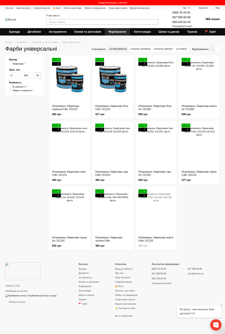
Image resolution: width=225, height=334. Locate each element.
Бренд (13, 59)
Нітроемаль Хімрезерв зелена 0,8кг (108, 239)
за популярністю (118, 48)
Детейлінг (34, 31)
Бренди (14, 31)
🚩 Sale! (210, 31)
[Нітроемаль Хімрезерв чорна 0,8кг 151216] (199, 146)
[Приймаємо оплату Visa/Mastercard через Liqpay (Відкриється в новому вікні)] (31, 295)
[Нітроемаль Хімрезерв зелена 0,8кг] (113, 211)
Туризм (192, 31)
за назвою (181, 48)
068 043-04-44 (181, 22)
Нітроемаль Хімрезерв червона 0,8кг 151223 (65, 107)
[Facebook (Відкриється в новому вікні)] (173, 8)
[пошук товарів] (155, 22)
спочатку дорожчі (163, 48)
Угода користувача (118, 8)
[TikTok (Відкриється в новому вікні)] (168, 8)
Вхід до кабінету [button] (124, 269)
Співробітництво (41, 8)
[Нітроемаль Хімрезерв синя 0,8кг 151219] (70, 146)
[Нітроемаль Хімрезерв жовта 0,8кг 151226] (156, 211)
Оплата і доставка (72, 8)
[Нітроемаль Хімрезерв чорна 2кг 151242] (70, 211)
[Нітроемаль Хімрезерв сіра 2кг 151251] (156, 146)
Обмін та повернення (95, 8)
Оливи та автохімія (87, 31)
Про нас (9, 8)
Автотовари (142, 31)
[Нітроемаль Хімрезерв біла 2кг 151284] (156, 80)
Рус (189, 8)
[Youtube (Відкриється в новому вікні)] (177, 8)
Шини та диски (169, 31)
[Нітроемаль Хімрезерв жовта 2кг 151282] (199, 80)
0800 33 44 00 (181, 12)
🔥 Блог (57, 8)
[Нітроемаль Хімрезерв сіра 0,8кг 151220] (113, 146)
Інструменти (57, 31)
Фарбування (117, 31)
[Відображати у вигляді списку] (217, 49)
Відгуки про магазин (140, 8)
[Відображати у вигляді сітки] (213, 49)
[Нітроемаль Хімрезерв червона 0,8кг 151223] (70, 80)
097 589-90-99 (181, 17)
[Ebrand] (22, 271)
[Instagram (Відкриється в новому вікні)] (164, 8)
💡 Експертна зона (125, 308)
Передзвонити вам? (182, 26)
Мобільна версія (16, 302)
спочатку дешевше (140, 48)
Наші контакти (23, 8)
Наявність (15, 82)
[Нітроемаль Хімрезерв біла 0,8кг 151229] (113, 80)
